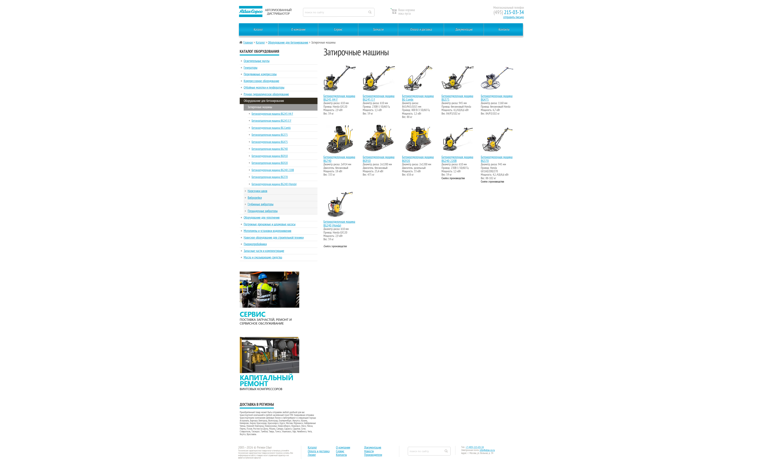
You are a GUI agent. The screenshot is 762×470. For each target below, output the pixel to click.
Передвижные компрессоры (260, 74)
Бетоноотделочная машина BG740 (270, 149)
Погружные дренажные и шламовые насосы (269, 224)
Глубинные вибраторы (260, 204)
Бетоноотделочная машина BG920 (270, 163)
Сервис (338, 30)
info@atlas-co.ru (487, 450)
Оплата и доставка (421, 30)
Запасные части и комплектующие (264, 251)
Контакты (503, 30)
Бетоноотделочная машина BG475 (270, 142)
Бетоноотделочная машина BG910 (270, 156)
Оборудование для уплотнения (262, 218)
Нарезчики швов (257, 191)
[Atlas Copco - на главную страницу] (265, 11)
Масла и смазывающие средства (263, 257)
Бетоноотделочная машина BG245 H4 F (272, 114)
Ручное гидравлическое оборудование (266, 94)
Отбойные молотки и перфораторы (264, 88)
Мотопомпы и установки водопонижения (267, 231)
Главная (248, 43)
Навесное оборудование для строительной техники (274, 238)
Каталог (258, 30)
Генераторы (250, 68)
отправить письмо (513, 17)
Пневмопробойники (255, 244)
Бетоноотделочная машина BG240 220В (273, 170)
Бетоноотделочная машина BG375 (270, 135)
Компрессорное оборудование (261, 81)
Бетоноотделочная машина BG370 (270, 177)
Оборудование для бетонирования (288, 43)
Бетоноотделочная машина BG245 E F (271, 121)
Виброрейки (255, 198)
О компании (298, 30)
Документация (463, 30)
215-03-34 (509, 12)
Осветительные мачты (256, 61)
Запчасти (378, 30)
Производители (373, 455)
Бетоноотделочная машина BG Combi (271, 128)
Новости (369, 451)
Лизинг (312, 455)
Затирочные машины (260, 107)
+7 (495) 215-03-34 (475, 447)
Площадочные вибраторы (263, 211)
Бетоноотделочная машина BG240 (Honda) (274, 184)
